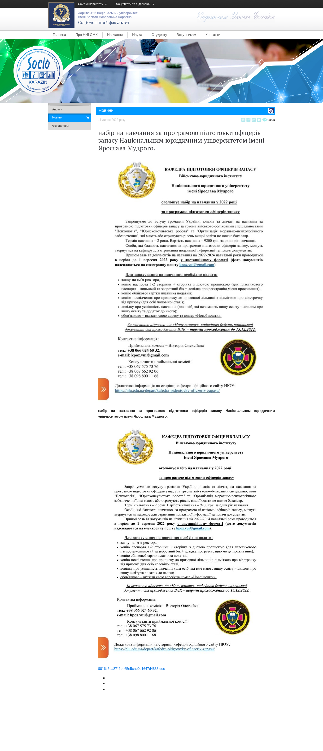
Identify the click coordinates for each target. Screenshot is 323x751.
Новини (57, 117)
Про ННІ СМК (86, 35)
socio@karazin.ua (263, 733)
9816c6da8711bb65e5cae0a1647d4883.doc (131, 669)
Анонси (57, 109)
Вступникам (186, 35)
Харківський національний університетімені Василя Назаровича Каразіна (107, 15)
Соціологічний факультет (103, 22)
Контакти (212, 35)
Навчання (115, 35)
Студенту (159, 35)
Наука (137, 35)
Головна (59, 35)
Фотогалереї (60, 125)
